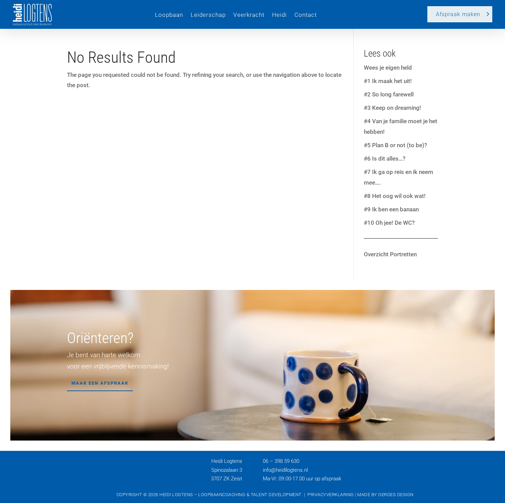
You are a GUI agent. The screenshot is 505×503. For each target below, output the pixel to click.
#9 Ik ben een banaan (391, 209)
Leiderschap (208, 14)
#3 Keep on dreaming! (392, 107)
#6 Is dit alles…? (384, 158)
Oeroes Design (396, 494)
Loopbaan (169, 14)
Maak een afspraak (99, 383)
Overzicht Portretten (390, 254)
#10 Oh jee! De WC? (389, 222)
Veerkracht (249, 14)
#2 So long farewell (389, 94)
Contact (305, 14)
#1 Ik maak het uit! (388, 81)
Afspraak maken (458, 14)
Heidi (279, 14)
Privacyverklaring (330, 494)
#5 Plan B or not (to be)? (395, 145)
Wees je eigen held (388, 67)
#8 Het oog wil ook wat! (395, 195)
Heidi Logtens (176, 494)
